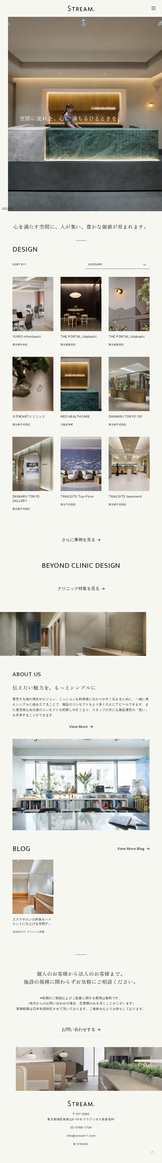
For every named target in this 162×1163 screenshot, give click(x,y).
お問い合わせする (78, 1030)
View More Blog (130, 849)
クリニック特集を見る (78, 589)
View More (78, 727)
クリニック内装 (36, 931)
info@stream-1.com (81, 1135)
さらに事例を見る (78, 540)
